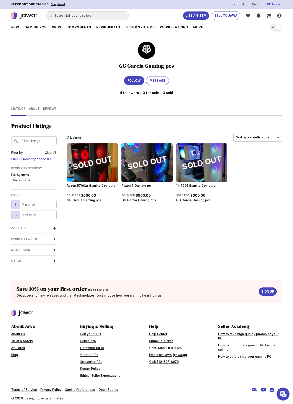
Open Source (108, 389)
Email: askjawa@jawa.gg (168, 355)
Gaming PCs (21, 180)
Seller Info (88, 341)
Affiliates (18, 348)
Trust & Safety (22, 341)
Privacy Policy (50, 389)
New (15, 27)
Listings (18, 108)
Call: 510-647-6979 (164, 361)
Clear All (51, 152)
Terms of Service (24, 389)
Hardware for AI (92, 348)
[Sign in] (279, 15)
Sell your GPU (90, 334)
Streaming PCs (91, 361)
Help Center (158, 334)
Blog (245, 4)
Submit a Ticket (161, 341)
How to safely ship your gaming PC (244, 356)
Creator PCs (89, 355)
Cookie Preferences (80, 389)
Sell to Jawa (225, 15)
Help (234, 4)
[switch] (276, 27)
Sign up (267, 291)
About (34, 108)
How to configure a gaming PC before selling (246, 347)
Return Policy (90, 368)
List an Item (196, 15)
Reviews (50, 108)
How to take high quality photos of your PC (248, 336)
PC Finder (274, 4)
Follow (134, 80)
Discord (258, 4)
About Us (18, 334)
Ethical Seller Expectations (100, 375)
